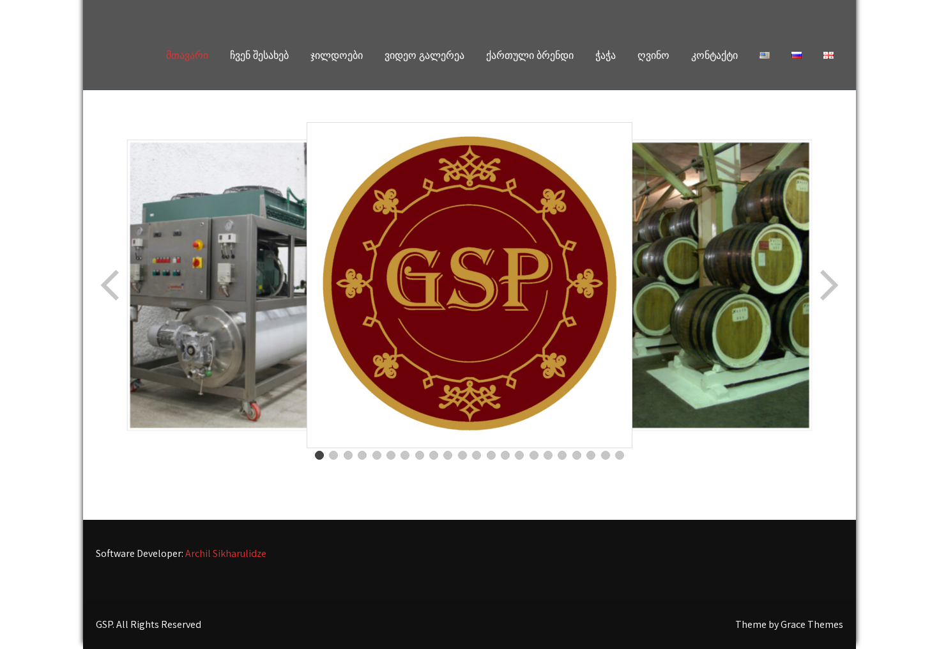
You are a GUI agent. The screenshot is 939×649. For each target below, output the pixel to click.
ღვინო (653, 55)
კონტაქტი (714, 55)
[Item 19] (576, 455)
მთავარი (187, 55)
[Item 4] (362, 455)
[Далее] (828, 285)
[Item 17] (548, 455)
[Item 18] (562, 455)
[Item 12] (476, 455)
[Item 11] (462, 455)
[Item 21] (605, 455)
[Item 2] (333, 455)
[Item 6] (390, 455)
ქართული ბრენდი (530, 55)
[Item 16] (534, 455)
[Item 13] (491, 455)
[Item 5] (376, 455)
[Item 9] (433, 455)
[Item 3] (348, 455)
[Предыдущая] (111, 285)
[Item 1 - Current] (319, 455)
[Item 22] (619, 455)
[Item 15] (519, 455)
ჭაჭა (605, 55)
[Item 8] (419, 455)
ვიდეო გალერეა (424, 55)
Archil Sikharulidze (225, 553)
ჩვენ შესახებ (259, 55)
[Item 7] (405, 455)
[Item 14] (505, 455)
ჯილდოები (336, 55)
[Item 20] (590, 455)
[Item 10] (447, 455)
